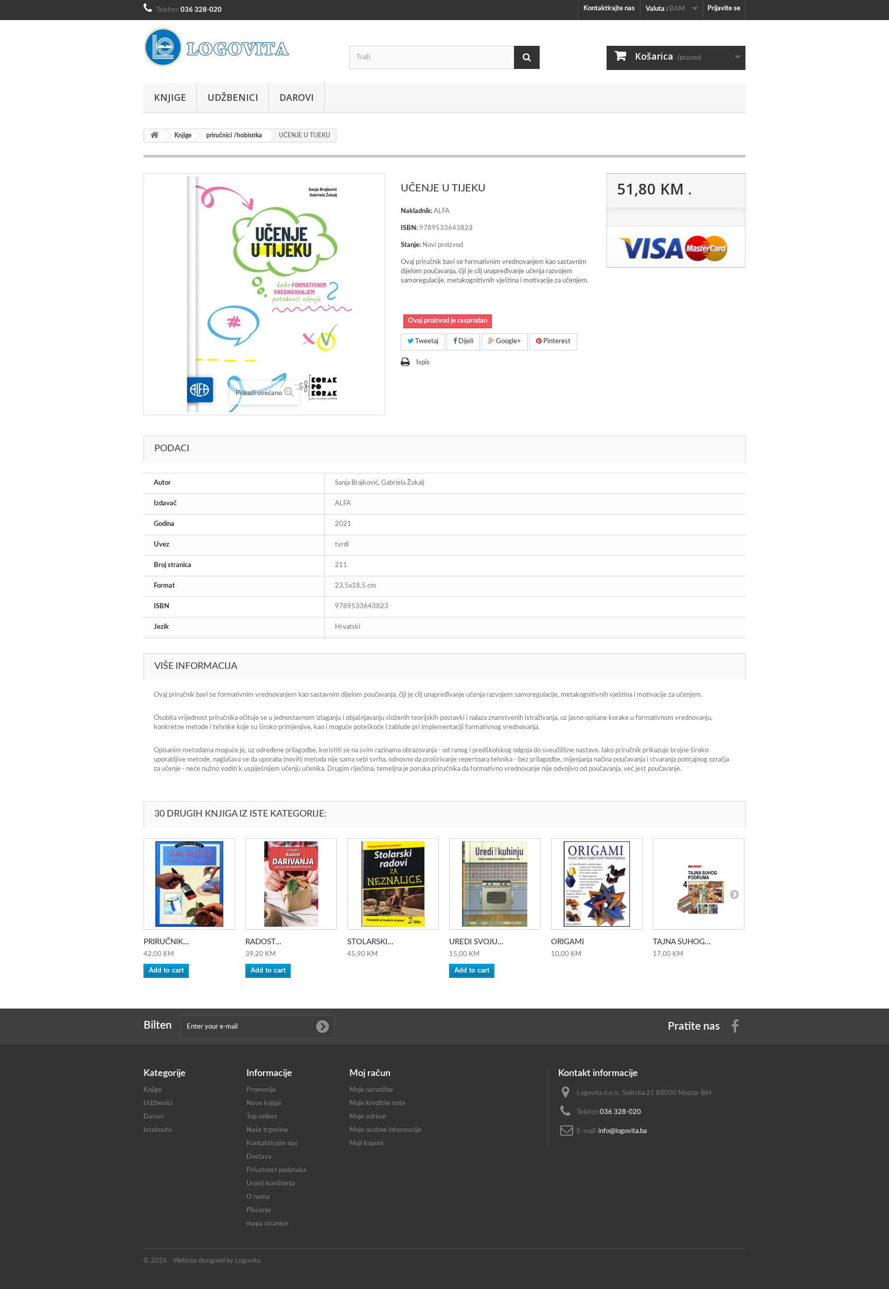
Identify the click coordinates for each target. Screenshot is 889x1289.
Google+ (507, 341)
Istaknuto (158, 1130)
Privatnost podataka (276, 1170)
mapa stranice (267, 1224)
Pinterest (556, 341)
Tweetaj (426, 341)
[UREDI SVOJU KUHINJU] (495, 884)
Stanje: (411, 245)
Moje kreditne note (377, 1103)
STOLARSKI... (370, 942)
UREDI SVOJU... (476, 942)
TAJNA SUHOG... (682, 942)
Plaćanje (258, 1210)
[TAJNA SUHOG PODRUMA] (698, 884)
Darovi (296, 97)
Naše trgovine (267, 1130)
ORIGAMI (567, 942)
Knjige (170, 97)
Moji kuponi (366, 1143)
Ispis (423, 362)
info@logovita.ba (622, 1131)
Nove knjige (263, 1103)
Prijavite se (723, 8)
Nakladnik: (416, 211)
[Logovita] (239, 47)
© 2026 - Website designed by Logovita (202, 1261)
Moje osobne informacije (385, 1130)
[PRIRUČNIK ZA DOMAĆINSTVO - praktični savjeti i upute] (189, 884)
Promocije (261, 1090)
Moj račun (369, 1073)
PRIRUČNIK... (166, 942)
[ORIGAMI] (597, 884)
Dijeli (465, 341)
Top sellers (261, 1117)
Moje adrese (367, 1117)
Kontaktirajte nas (609, 8)
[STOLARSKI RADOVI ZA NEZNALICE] (393, 884)
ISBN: (409, 228)
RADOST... (263, 942)
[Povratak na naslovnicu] (154, 135)
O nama (258, 1197)
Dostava (259, 1157)
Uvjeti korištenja (270, 1183)
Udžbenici (232, 97)
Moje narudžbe (371, 1090)
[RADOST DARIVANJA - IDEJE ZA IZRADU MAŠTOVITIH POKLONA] (291, 884)
